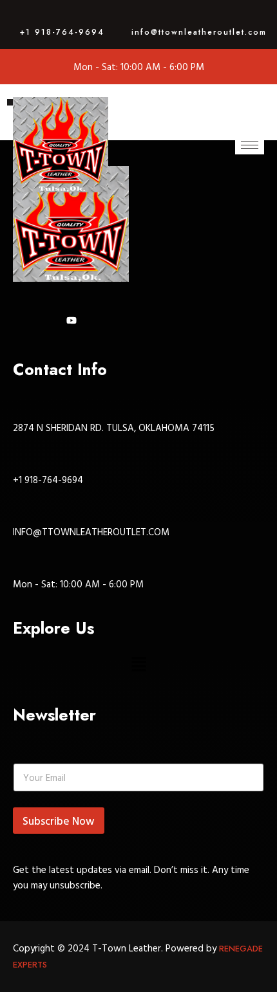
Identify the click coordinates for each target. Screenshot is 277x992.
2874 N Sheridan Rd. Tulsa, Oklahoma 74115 (114, 427)
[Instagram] (49, 320)
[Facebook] (24, 320)
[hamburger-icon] (249, 145)
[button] (138, 665)
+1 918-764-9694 (62, 32)
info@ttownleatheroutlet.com (199, 32)
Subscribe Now (59, 821)
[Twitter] (74, 320)
